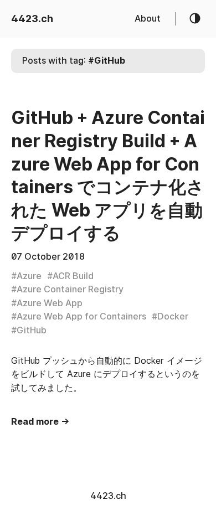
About (148, 18)
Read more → (40, 421)
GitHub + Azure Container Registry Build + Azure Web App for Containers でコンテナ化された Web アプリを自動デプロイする (108, 175)
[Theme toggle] (195, 19)
